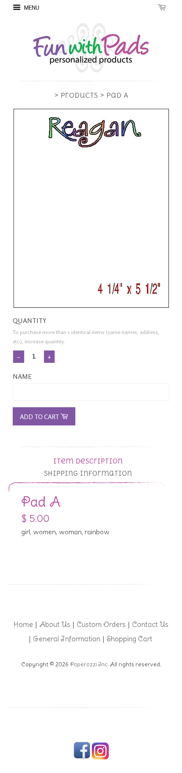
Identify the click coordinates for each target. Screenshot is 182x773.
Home (23, 624)
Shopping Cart (129, 638)
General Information (66, 638)
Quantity (30, 320)
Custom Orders (101, 624)
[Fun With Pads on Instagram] (100, 757)
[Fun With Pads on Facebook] (82, 757)
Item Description (88, 461)
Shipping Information (88, 473)
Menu (31, 7)
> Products (76, 95)
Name (22, 376)
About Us (54, 624)
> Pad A (114, 95)
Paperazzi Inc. (89, 664)
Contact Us (150, 624)
